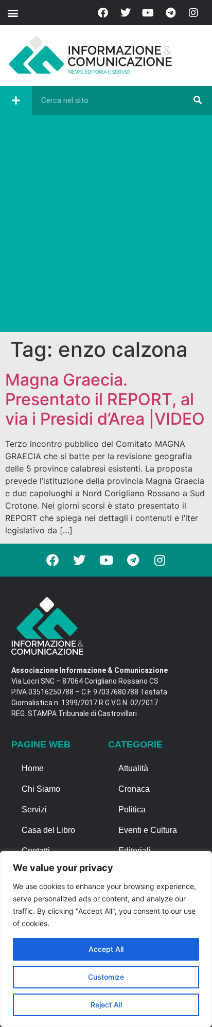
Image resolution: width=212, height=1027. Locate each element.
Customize (106, 976)
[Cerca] (197, 100)
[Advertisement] (106, 226)
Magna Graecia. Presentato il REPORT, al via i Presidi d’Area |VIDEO (105, 399)
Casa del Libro (48, 830)
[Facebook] (103, 13)
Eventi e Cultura (147, 830)
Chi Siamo (41, 789)
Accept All (106, 949)
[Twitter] (125, 13)
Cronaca (134, 789)
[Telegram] (171, 13)
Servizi (34, 809)
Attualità (133, 768)
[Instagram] (193, 13)
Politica (132, 809)
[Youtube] (148, 13)
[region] (106, 939)
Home (33, 768)
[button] (12, 12)
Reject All (106, 1004)
